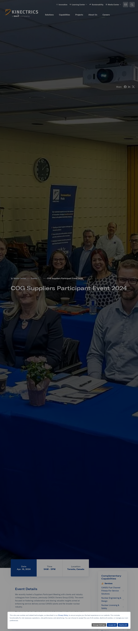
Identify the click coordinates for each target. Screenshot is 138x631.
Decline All (123, 625)
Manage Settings (99, 625)
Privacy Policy (63, 615)
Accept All (112, 625)
